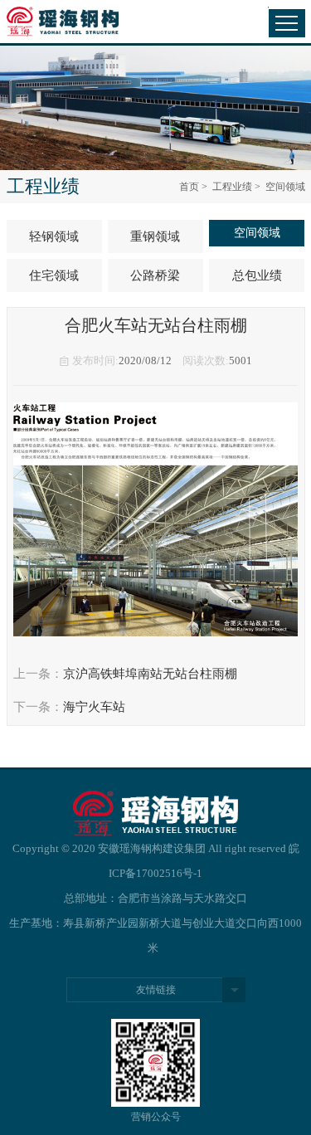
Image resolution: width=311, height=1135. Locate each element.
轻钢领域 (54, 236)
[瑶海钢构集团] (70, 22)
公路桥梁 (155, 275)
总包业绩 (257, 275)
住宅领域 (54, 275)
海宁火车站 (94, 707)
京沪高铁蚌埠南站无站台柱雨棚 (150, 673)
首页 (189, 186)
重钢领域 (155, 236)
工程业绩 (232, 186)
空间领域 (257, 233)
